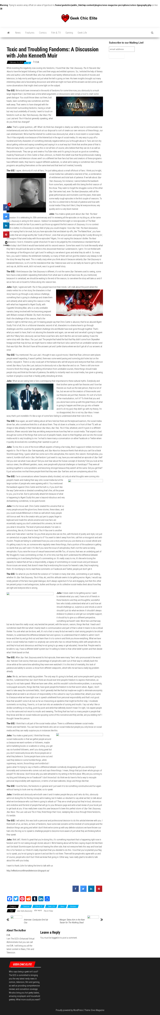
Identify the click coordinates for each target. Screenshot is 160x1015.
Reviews (73, 906)
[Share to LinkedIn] (91, 890)
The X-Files (48, 911)
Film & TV (56, 32)
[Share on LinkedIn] (6, 227)
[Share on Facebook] (75, 890)
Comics (43, 32)
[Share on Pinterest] (99, 890)
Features (29, 32)
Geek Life (82, 32)
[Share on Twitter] (83, 890)
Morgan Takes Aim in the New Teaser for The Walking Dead (72, 921)
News (18, 32)
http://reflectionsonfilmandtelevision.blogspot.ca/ (28, 870)
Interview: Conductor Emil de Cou (36, 921)
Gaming (69, 32)
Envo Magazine (97, 1010)
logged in (56, 938)
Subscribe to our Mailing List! (126, 42)
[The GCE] (8, 32)
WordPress (78, 1010)
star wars (38, 910)
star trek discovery (24, 911)
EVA (37, 62)
